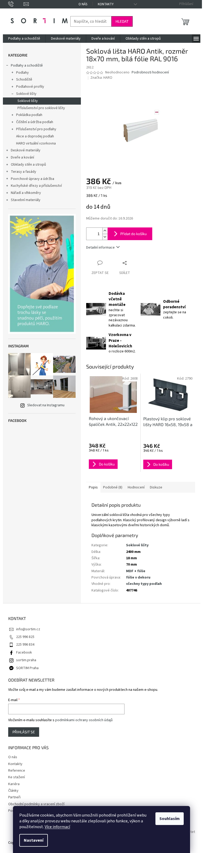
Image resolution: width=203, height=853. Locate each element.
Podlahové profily (30, 86)
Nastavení (33, 840)
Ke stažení (16, 777)
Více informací (57, 827)
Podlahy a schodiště (27, 65)
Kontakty (106, 4)
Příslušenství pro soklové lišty (41, 108)
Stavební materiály (25, 200)
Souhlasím (169, 819)
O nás (83, 4)
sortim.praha (26, 660)
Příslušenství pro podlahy (36, 129)
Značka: (101, 77)
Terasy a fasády (23, 171)
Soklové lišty (26, 93)
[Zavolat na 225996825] (16, 4)
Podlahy (22, 72)
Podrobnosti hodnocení (150, 72)
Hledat (122, 21)
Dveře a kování (22, 157)
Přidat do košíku (133, 233)
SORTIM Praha (27, 668)
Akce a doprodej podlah (35, 136)
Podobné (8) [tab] (112, 487)
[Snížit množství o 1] (105, 237)
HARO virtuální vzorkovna (36, 143)
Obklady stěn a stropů (28, 164)
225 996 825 (25, 637)
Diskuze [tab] (156, 487)
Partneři (14, 797)
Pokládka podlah (29, 115)
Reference (16, 770)
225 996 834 (25, 644)
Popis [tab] (93, 487)
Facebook (24, 652)
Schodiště (24, 79)
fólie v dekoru (138, 577)
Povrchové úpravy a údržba (32, 178)
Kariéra (14, 784)
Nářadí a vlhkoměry (26, 192)
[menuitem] (24, 38)
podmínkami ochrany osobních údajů (84, 720)
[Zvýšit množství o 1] (105, 231)
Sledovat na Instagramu (45, 405)
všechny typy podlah (144, 583)
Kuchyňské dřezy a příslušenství (36, 185)
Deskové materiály (25, 150)
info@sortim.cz (28, 629)
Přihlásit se (23, 732)
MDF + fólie (135, 571)
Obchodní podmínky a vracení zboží (36, 804)
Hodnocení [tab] (136, 487)
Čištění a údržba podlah (34, 122)
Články (13, 790)
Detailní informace (100, 247)
